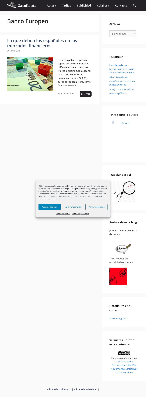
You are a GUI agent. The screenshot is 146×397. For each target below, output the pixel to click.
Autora (51, 5)
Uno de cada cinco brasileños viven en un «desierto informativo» (121, 69)
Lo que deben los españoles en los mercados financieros (42, 43)
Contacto (121, 5)
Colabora (103, 5)
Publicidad (84, 5)
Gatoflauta (27, 5)
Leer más (85, 93)
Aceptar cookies (49, 206)
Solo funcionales (73, 206)
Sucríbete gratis (118, 318)
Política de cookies (63, 213)
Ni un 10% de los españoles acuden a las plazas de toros (122, 81)
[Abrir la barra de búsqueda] (134, 5)
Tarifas (66, 5)
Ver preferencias (97, 206)
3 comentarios (67, 93)
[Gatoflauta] (11, 5)
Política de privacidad (80, 213)
